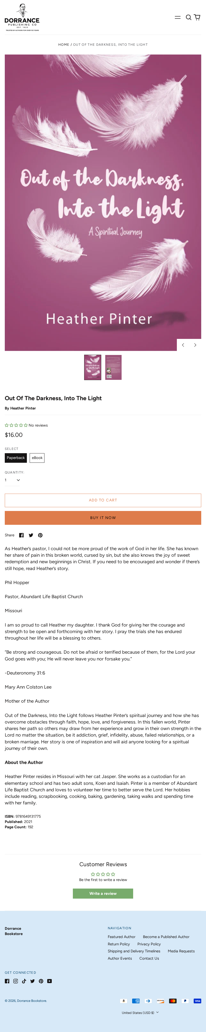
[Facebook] (7, 981)
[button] (188, 17)
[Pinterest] (41, 981)
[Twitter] (32, 981)
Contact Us (149, 958)
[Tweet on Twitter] (31, 535)
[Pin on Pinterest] (40, 535)
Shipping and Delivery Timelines (134, 951)
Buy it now (103, 517)
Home (63, 44)
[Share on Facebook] (21, 535)
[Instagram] (15, 981)
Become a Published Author (166, 937)
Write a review (103, 893)
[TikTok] (24, 981)
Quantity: (15, 472)
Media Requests (181, 951)
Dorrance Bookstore (31, 1001)
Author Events (120, 958)
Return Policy (119, 944)
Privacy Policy (149, 944)
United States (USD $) (138, 1013)
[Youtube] (49, 981)
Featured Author (121, 937)
